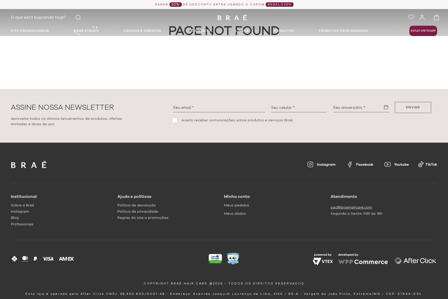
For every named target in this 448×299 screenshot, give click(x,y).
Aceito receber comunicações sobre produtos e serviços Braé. (237, 120)
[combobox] (47, 17)
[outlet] (423, 31)
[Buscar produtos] (78, 17)
